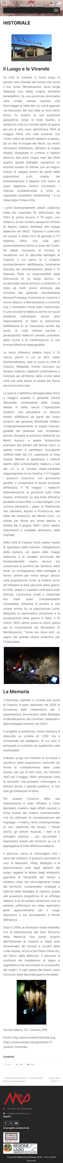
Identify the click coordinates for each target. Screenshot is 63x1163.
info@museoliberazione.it (18, 1113)
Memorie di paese (31, 5)
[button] (8, 1064)
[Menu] (56, 10)
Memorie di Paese (27, 1157)
